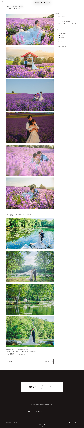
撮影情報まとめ (61, 44)
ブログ (11, 6)
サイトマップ (15, 422)
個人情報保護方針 (9, 422)
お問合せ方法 (9, 361)
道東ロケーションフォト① (48, 361)
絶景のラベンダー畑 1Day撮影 (64, 27)
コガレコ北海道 (61, 37)
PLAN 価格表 (60, 35)
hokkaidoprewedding (62, 33)
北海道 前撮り (60, 41)
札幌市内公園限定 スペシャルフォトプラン (66, 16)
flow (44, 376)
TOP (42, 426)
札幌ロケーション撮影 (62, 46)
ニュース (59, 39)
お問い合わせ (52, 387)
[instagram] (69, 422)
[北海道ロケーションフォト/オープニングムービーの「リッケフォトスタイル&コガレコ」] (42, 3)
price (35, 376)
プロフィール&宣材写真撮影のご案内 (65, 21)
